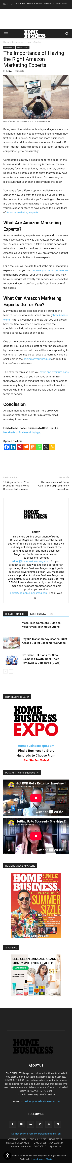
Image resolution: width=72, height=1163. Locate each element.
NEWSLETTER (61, 3)
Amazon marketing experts (22, 212)
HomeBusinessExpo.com (36, 746)
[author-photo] (36, 527)
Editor (9, 71)
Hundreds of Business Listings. (22, 432)
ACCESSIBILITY (56, 1142)
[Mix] (33, 447)
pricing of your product (37, 358)
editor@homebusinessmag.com (42, 1101)
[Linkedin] (13, 447)
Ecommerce (17, 41)
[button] (5, 33)
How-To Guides (34, 41)
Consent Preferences (21, 1146)
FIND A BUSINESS (34, 3)
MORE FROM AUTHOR (42, 614)
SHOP (23, 1139)
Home (6, 41)
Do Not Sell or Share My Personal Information (36, 1133)
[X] (46, 447)
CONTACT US (40, 1146)
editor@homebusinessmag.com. (31, 561)
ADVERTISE (49, 3)
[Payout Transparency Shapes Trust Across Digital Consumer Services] (11, 643)
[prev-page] (5, 671)
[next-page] (11, 671)
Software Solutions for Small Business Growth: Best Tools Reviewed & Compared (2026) (41, 658)
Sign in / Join (8, 4)
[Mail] (36, 599)
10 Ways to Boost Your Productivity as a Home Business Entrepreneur (16, 486)
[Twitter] (48, 1124)
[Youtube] (57, 1124)
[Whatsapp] (39, 447)
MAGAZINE (20, 3)
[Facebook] (7, 447)
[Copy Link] (52, 447)
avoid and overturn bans (54, 372)
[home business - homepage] (36, 1052)
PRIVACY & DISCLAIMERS (17, 1142)
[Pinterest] (20, 447)
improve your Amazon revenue (50, 270)
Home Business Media (41, 1158)
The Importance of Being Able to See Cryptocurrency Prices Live (53, 486)
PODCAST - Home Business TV (22, 772)
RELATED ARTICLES (15, 614)
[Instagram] (21, 1124)
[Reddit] (26, 447)
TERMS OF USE (39, 1142)
